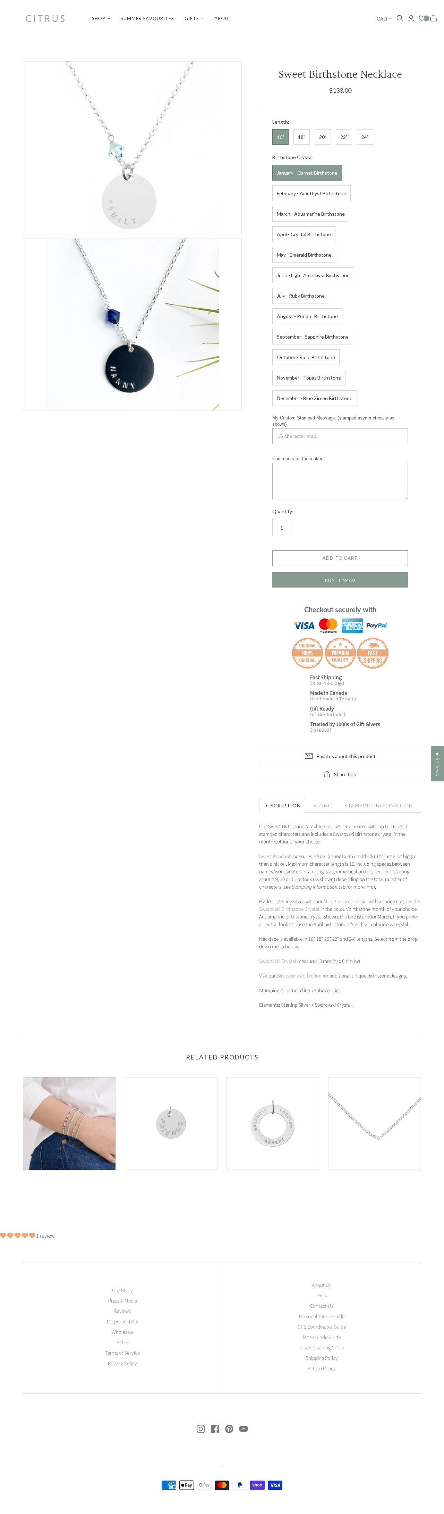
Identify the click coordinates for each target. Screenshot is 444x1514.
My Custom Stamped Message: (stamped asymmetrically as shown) (333, 421)
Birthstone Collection (299, 976)
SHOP (98, 18)
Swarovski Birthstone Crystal (289, 909)
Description (282, 805)
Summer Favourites (147, 18)
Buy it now (340, 580)
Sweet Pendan (274, 856)
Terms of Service (122, 1353)
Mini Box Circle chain (346, 901)
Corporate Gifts (122, 1321)
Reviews (122, 1311)
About (223, 18)
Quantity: (282, 511)
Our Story (122, 1290)
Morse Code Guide (322, 1337)
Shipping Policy (322, 1358)
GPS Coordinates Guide (322, 1327)
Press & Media (122, 1301)
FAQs (321, 1295)
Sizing (322, 805)
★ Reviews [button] (437, 763)
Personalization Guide (321, 1316)
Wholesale (123, 1332)
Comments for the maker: (298, 458)
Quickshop (45, 1182)
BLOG (123, 1342)
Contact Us (321, 1306)
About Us (321, 1285)
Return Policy (322, 1368)
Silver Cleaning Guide (322, 1347)
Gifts (192, 18)
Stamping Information (378, 805)
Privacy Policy (122, 1363)
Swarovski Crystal (277, 961)
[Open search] (399, 18)
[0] (422, 18)
